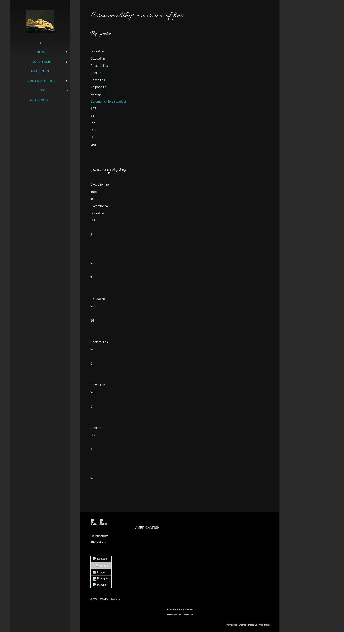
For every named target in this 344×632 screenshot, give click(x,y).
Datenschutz (99, 536)
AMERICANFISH (147, 527)
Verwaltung (231, 625)
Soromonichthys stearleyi (108, 101)
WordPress (187, 615)
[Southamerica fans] (40, 21)
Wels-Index (264, 625)
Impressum (98, 541)
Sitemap (242, 625)
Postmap (252, 625)
